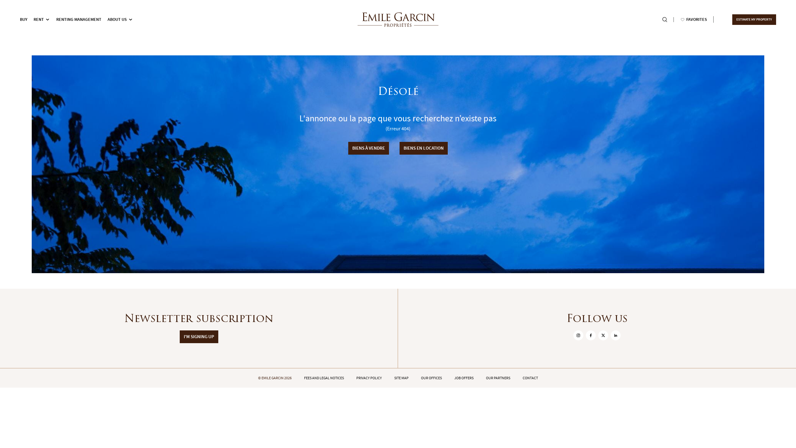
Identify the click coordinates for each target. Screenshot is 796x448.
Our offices (431, 378)
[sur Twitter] (603, 335)
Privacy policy (369, 378)
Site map (401, 378)
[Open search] (664, 19)
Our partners (498, 378)
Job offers (464, 378)
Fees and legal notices (324, 378)
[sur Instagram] (578, 335)
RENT (39, 19)
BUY (23, 19)
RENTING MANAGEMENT (78, 19)
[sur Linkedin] (616, 335)
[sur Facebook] (591, 335)
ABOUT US (117, 19)
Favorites (696, 19)
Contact (530, 378)
